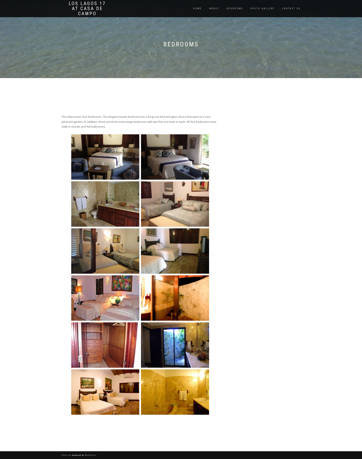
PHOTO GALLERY (262, 8)
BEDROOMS (235, 8)
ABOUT (214, 8)
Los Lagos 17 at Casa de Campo (87, 8)
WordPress (90, 455)
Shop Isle (66, 455)
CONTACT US (291, 8)
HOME (197, 8)
